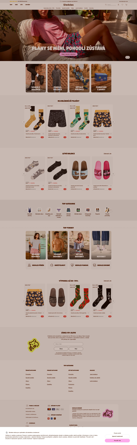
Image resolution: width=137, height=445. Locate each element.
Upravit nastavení (117, 436)
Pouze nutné (117, 433)
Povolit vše (117, 440)
